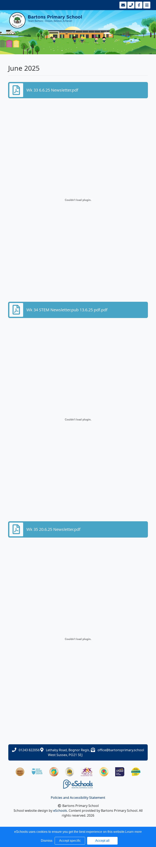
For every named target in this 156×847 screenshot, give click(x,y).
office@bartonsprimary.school (121, 750)
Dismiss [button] (46, 840)
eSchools (60, 810)
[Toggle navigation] (146, 5)
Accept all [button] (102, 840)
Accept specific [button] (70, 840)
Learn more (133, 831)
